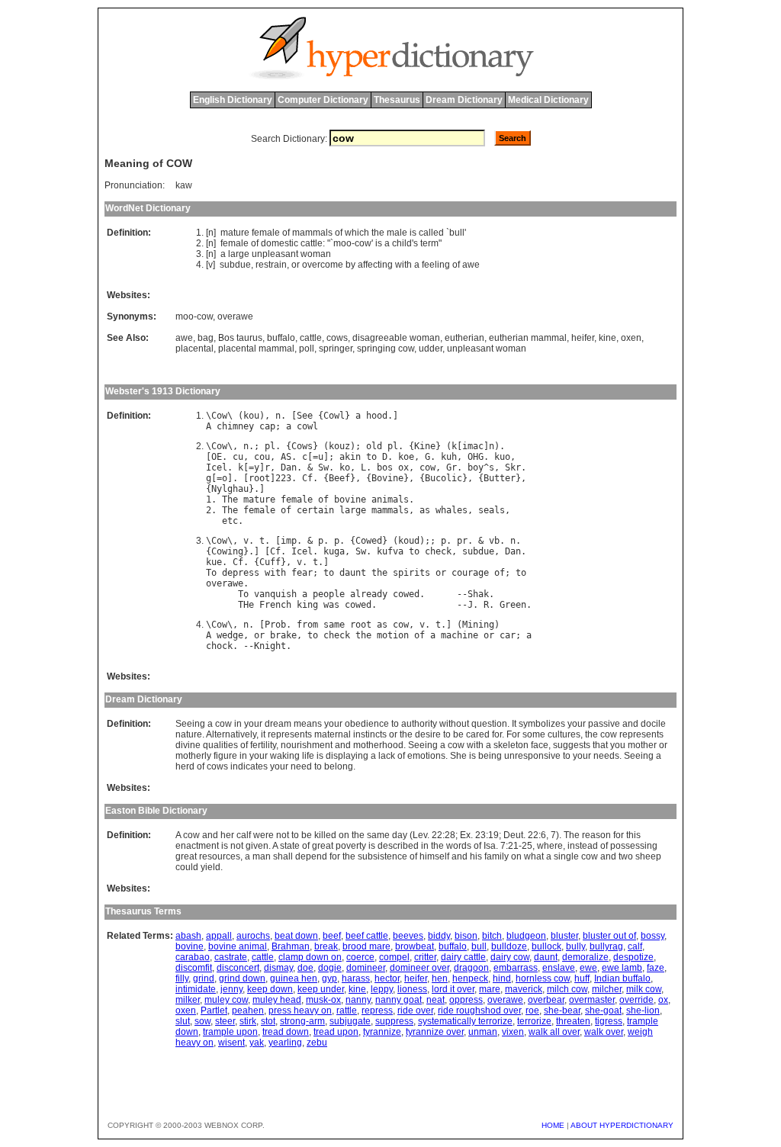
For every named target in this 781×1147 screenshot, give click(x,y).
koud (408, 540)
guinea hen (293, 978)
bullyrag (606, 946)
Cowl (334, 415)
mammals (312, 232)
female (266, 232)
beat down (296, 935)
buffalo (281, 338)
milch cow (567, 989)
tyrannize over (435, 1032)
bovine (350, 499)
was (331, 604)
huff (582, 978)
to (371, 456)
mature (234, 232)
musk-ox (323, 999)
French (275, 604)
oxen (631, 338)
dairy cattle (463, 957)
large (238, 254)
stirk (247, 1021)
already (368, 594)
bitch (492, 935)
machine (459, 635)
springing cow (385, 348)
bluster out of (609, 935)
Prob (275, 624)
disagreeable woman (396, 338)
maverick (523, 989)
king (307, 604)
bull (456, 232)
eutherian (464, 338)
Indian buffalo (622, 978)
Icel (216, 467)
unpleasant (275, 254)
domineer (365, 967)
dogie (330, 967)
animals (390, 499)
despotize (633, 957)
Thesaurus (397, 100)
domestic (279, 243)
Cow (219, 415)
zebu (317, 1042)
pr (462, 540)
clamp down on (310, 957)
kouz (339, 446)
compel (394, 957)
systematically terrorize (465, 1021)
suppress (394, 1021)
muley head (276, 999)
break (326, 946)
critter (425, 957)
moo (342, 243)
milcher (607, 989)
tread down (285, 1032)
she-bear (562, 1010)
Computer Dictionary (323, 100)
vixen (513, 1032)
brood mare (366, 946)
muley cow (226, 999)
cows (337, 338)
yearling (285, 1042)
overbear (546, 999)
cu (238, 456)
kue (214, 562)
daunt (352, 572)
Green (513, 604)
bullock (546, 946)
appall (219, 935)
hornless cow (543, 978)
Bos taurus (240, 338)
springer (335, 348)
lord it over (453, 989)
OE (216, 456)
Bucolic (443, 478)
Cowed (368, 540)
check (438, 551)
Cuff (270, 562)
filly (181, 978)
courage (470, 572)
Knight (270, 646)
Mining (478, 624)
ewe (588, 967)
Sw (323, 467)
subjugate (350, 1021)
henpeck (470, 978)
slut (182, 1021)
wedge (230, 635)
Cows (302, 446)
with (403, 264)
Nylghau (230, 489)
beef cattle (367, 935)
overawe (235, 316)
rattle (346, 1010)
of (286, 232)
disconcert (238, 967)
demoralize (585, 957)
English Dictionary (232, 100)
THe (246, 604)
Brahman (291, 946)
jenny (231, 989)
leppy (382, 989)
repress (377, 1010)
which (357, 232)
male (397, 232)
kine (607, 338)
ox (403, 467)
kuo (502, 456)
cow (363, 243)
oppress (466, 999)
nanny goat (398, 999)
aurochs (253, 935)
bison (466, 935)
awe (471, 264)
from (307, 624)
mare (489, 989)
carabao (192, 957)
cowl (307, 426)
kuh (449, 456)
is (413, 232)
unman (482, 1032)
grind (203, 978)
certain (315, 510)
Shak (478, 594)
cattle (312, 243)
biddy (439, 935)
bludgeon (526, 935)
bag (206, 338)
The (230, 499)
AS (286, 456)
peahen (248, 1010)
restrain (271, 264)
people (329, 594)
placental (194, 348)
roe (532, 1010)
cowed (406, 594)
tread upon (335, 1032)
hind (502, 978)
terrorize (534, 1021)
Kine (424, 446)
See (305, 415)
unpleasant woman (486, 348)
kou (251, 415)
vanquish (275, 594)
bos (385, 467)
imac (473, 446)
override (636, 999)
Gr (451, 467)
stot (268, 1021)
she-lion (643, 1010)
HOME (553, 1125)
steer (225, 1021)
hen (440, 978)
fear (302, 572)
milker (187, 999)
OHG (476, 456)
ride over (415, 1010)
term (429, 243)
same (334, 624)
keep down (270, 989)
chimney (235, 426)
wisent (231, 1042)
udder (430, 348)
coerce (360, 957)
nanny (358, 999)
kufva (390, 551)
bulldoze (509, 946)
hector (387, 978)
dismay (278, 967)
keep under (320, 989)
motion (393, 635)
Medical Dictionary (548, 100)
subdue (235, 264)
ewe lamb (622, 967)
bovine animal (237, 946)
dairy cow (509, 957)
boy (476, 467)
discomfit (193, 967)
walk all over (554, 1032)
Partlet (214, 1010)
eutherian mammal (528, 338)
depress (240, 572)
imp (289, 540)
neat (435, 999)
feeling (436, 264)
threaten (573, 1021)
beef (332, 935)
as (424, 510)
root (259, 478)
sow (202, 1021)
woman (316, 254)
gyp (329, 978)
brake (283, 635)
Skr (513, 467)
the (377, 232)
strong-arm (302, 1021)
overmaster (592, 999)
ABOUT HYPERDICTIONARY (621, 1125)
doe (305, 967)
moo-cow (194, 316)
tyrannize (382, 1032)
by (350, 264)
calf (635, 946)
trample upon (230, 1032)
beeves (408, 935)
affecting (375, 264)
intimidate (195, 989)
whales (451, 510)
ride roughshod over (479, 1010)
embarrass (515, 967)
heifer (582, 338)
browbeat (414, 946)
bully (575, 946)
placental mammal (256, 348)
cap (267, 426)
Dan (289, 467)
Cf (307, 478)
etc (230, 521)
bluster (564, 935)
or (295, 264)
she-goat (603, 1010)
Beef (339, 478)
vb (494, 540)
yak (256, 1042)
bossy (652, 935)
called (431, 232)
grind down (242, 978)
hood (376, 415)
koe (406, 456)
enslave (558, 967)
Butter (500, 478)
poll (306, 348)
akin (350, 456)
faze (655, 967)
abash (188, 935)
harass (356, 978)
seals (491, 510)
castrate (230, 957)
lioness (412, 989)
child (402, 243)
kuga (334, 551)
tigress (608, 1021)
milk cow (643, 989)
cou (262, 456)
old (374, 446)
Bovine (387, 478)
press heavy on (300, 1010)
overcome (322, 264)
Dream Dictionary (464, 100)
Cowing (227, 551)
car (508, 635)
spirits (411, 572)
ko (344, 467)
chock (219, 646)
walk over (603, 1032)
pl (270, 446)
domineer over (419, 967)
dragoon (471, 967)
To (211, 572)
